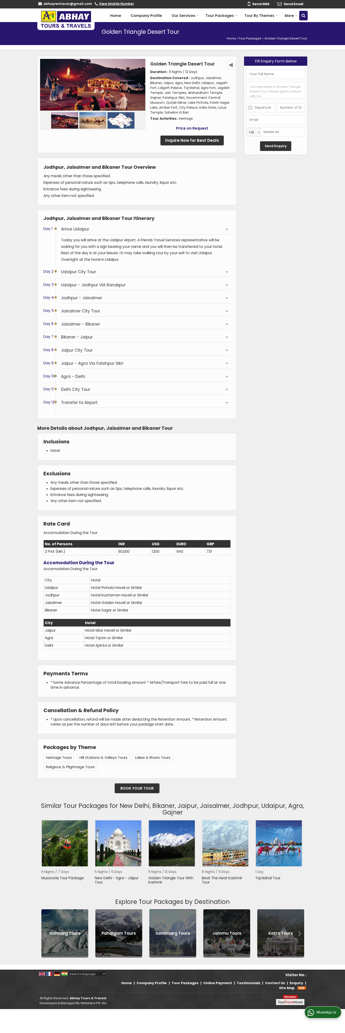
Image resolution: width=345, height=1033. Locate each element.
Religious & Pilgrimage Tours (70, 766)
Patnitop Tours (281, 933)
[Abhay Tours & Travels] (66, 19)
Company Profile (146, 15)
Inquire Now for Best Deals (192, 140)
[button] (116, 3)
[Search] (303, 15)
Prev (46, 854)
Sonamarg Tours (119, 933)
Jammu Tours (172, 933)
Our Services (183, 15)
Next (299, 854)
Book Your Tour (137, 788)
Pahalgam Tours (65, 933)
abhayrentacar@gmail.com (67, 3)
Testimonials (248, 983)
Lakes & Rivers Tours (152, 757)
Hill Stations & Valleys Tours (103, 757)
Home (115, 15)
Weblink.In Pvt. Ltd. (93, 1003)
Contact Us (275, 983)
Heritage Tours (59, 757)
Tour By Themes (259, 15)
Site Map (287, 988)
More (289, 15)
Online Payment (217, 983)
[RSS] (302, 988)
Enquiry (296, 983)
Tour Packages (220, 15)
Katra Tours (227, 933)
